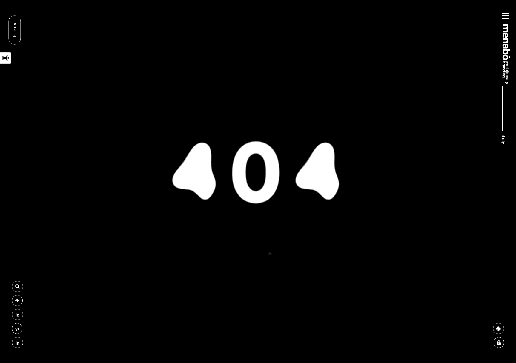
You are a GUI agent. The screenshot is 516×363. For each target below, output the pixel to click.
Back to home (258, 237)
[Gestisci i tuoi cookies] (498, 328)
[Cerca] (17, 286)
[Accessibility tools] (5, 58)
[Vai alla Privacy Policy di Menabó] (499, 342)
